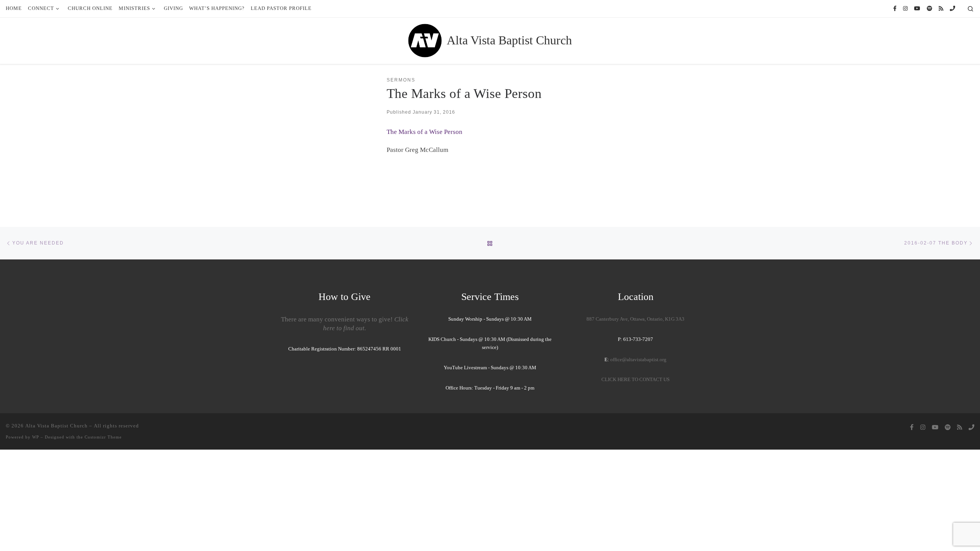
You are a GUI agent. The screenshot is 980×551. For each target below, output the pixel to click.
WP (35, 437)
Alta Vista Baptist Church (56, 426)
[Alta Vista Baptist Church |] (425, 39)
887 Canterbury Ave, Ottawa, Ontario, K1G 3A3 (635, 319)
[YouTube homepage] (917, 9)
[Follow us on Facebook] (895, 9)
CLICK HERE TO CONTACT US (635, 379)
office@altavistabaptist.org (638, 359)
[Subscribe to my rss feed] (941, 9)
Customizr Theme (103, 437)
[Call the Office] (952, 9)
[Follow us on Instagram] (905, 9)
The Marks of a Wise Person (424, 131)
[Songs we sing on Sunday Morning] (929, 9)
